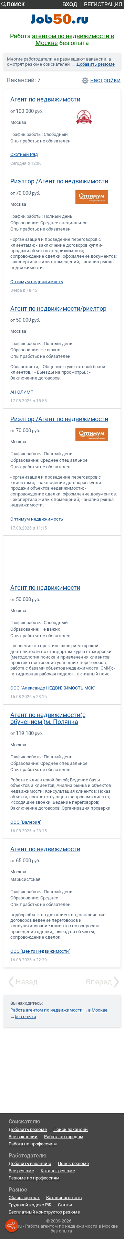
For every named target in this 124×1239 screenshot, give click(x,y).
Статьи (65, 1204)
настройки (105, 80)
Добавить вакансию (30, 1163)
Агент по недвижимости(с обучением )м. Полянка (47, 718)
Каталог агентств (64, 1197)
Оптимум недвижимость (36, 281)
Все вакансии (23, 1136)
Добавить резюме (95, 64)
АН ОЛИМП (21, 392)
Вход (69, 4)
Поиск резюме (73, 1163)
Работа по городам (63, 1136)
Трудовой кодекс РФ (30, 1204)
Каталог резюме (58, 1170)
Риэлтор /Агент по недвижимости (59, 181)
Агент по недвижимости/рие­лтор (58, 308)
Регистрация (103, 4)
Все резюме (21, 1170)
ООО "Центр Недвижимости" (40, 951)
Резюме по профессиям (34, 1178)
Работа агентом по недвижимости (46, 1010)
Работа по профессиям (33, 1143)
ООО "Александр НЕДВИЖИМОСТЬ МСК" (52, 688)
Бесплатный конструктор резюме (44, 1212)
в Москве (97, 1010)
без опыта (25, 1016)
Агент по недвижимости (45, 99)
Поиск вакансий (70, 1129)
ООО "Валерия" (25, 822)
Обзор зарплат (24, 1197)
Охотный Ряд (24, 154)
